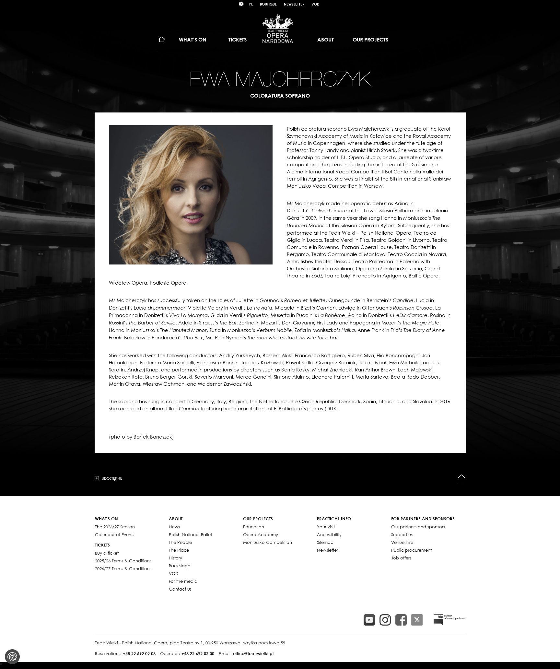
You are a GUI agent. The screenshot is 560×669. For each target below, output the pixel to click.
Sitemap (325, 542)
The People (180, 542)
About (325, 39)
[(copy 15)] (369, 620)
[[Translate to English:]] (449, 620)
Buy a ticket (107, 553)
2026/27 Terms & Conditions (123, 568)
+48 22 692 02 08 (139, 653)
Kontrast (241, 4)
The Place (179, 550)
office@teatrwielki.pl (253, 653)
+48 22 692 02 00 (197, 653)
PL (251, 4)
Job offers (401, 557)
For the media (183, 581)
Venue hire (402, 542)
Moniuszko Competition (267, 542)
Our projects (370, 39)
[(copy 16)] (385, 620)
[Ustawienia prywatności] (12, 656)
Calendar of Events (114, 534)
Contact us (180, 589)
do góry (461, 476)
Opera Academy (260, 534)
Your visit (326, 526)
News (174, 526)
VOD (315, 4)
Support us (402, 534)
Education (253, 526)
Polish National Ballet (190, 534)
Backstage (179, 565)
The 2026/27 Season (115, 526)
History (175, 557)
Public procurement (411, 550)
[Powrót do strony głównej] (277, 28)
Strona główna (162, 40)
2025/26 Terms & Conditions (123, 560)
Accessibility (329, 534)
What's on (192, 39)
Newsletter (294, 4)
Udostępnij (112, 478)
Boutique (268, 4)
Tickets (237, 39)
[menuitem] (162, 40)
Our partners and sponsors (418, 526)
